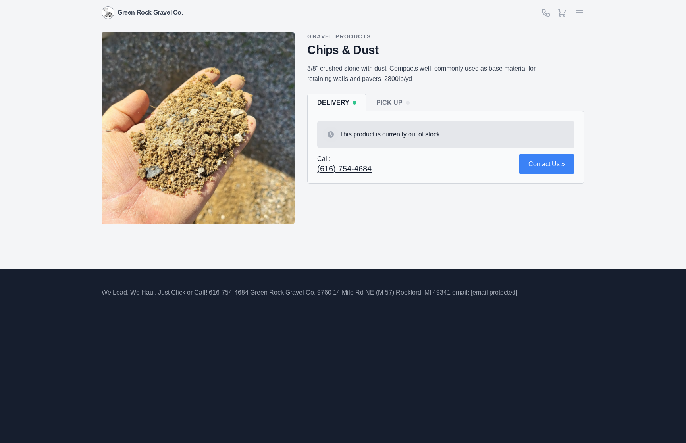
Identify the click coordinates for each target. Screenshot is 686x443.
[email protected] (494, 292)
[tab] (336, 102)
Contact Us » (546, 164)
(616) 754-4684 (344, 168)
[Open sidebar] (562, 13)
